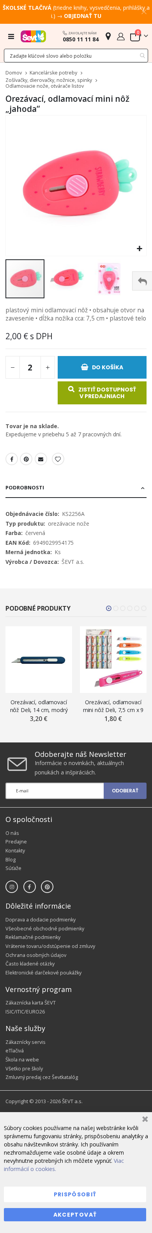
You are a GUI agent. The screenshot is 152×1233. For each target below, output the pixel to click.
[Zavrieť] (144, 1120)
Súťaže (13, 868)
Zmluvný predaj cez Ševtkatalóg (41, 1077)
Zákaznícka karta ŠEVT (30, 1002)
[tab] (76, 488)
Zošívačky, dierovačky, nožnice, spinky (48, 80)
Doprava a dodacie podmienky (40, 919)
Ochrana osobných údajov (35, 955)
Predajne (16, 841)
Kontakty (15, 850)
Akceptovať (75, 1215)
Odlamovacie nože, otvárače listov (44, 86)
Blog (10, 859)
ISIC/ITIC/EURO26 (25, 1011)
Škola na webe (22, 1059)
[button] (139, 249)
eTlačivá (14, 1050)
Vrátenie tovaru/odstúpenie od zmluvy (50, 946)
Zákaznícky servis (25, 1042)
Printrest (26, 459)
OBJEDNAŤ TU (82, 15)
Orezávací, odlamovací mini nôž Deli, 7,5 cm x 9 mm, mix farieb (113, 706)
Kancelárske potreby (53, 73)
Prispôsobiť (75, 1194)
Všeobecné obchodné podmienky (44, 928)
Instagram (11, 886)
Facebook (11, 459)
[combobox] (76, 55)
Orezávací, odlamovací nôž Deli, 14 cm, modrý (39, 705)
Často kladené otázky (30, 963)
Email (41, 459)
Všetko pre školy (24, 1068)
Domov (13, 72)
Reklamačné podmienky (32, 937)
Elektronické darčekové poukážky (43, 972)
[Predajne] (108, 36)
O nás (12, 833)
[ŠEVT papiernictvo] (33, 36)
